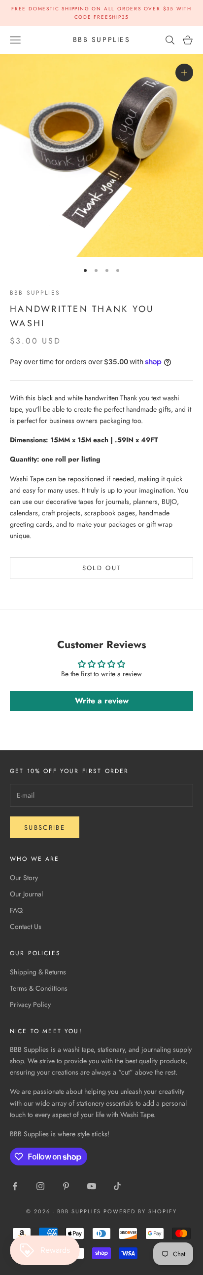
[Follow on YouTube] (92, 1186)
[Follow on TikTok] (117, 1186)
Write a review (102, 700)
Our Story (24, 878)
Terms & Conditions (39, 988)
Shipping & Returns (38, 972)
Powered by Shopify (140, 1211)
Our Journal (26, 894)
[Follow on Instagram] (40, 1186)
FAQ (16, 910)
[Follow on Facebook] (15, 1186)
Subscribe (44, 827)
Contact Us (25, 926)
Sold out (101, 568)
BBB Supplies (35, 292)
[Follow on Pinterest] (66, 1186)
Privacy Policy (30, 1004)
